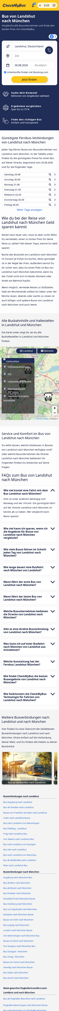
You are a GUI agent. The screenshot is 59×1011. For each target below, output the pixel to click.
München (49, 353)
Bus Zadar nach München (15, 975)
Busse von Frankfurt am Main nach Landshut (25, 815)
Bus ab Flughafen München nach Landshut (24, 1001)
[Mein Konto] (33, 5)
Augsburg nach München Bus (17, 880)
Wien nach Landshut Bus (15, 868)
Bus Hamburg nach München (17, 906)
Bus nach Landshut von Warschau (19, 857)
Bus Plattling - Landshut (15, 831)
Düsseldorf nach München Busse (19, 901)
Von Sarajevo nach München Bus (19, 949)
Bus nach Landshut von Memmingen (21, 826)
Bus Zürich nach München (16, 980)
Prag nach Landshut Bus (15, 836)
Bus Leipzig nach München (16, 928)
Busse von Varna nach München (19, 965)
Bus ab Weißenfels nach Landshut (19, 863)
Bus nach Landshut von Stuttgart (19, 847)
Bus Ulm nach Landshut (14, 852)
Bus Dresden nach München (17, 896)
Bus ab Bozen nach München (17, 891)
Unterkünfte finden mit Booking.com (27, 72)
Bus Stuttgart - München (15, 954)
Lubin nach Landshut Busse (16, 821)
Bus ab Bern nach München (16, 885)
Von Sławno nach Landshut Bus (18, 842)
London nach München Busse (17, 933)
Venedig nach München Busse (18, 970)
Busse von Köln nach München (18, 922)
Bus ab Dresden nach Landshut (18, 810)
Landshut (28, 353)
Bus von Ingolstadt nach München (20, 912)
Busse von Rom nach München (18, 943)
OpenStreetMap (42, 422)
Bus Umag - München (13, 959)
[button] (48, 400)
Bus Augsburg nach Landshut (17, 805)
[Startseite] (15, 5)
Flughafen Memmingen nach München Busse (25, 1008)
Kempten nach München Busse (18, 917)
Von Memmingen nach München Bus (21, 938)
